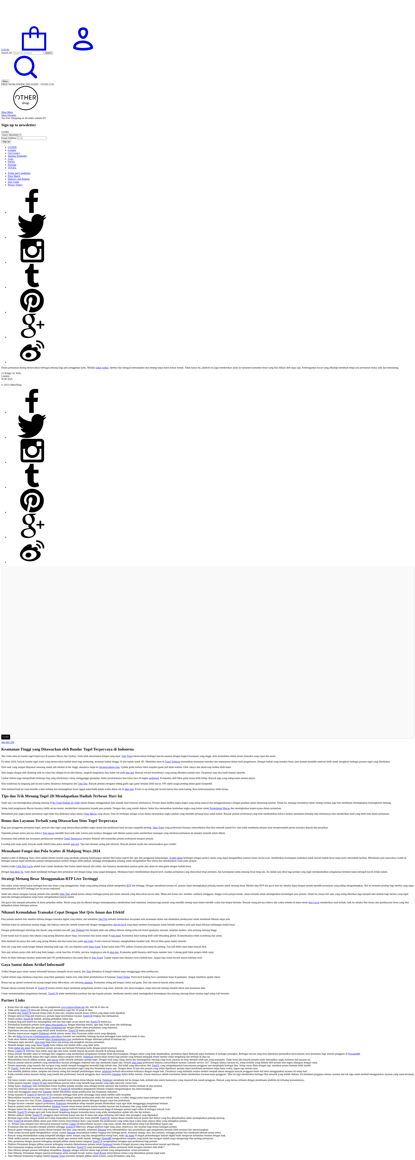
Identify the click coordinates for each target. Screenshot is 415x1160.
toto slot (130, 772)
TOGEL (12, 167)
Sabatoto (116, 1074)
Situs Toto (64, 894)
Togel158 (88, 1015)
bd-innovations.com (109, 767)
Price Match (14, 176)
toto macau (52, 1059)
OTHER (12, 147)
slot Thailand (78, 930)
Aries (10, 159)
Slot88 (45, 1045)
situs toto (129, 789)
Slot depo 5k (16, 871)
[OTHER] (25, 24)
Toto (88, 971)
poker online (102, 367)
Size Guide (13, 182)
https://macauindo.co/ (56, 1024)
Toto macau (48, 833)
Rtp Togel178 (24, 1013)
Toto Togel (127, 756)
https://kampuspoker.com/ (58, 1039)
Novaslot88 (354, 1053)
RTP (129, 885)
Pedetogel (44, 1033)
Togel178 (42, 988)
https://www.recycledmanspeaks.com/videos (39, 1036)
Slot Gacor (314, 902)
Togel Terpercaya (73, 838)
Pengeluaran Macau (220, 808)
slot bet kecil (119, 924)
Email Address (8, 138)
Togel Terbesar (172, 761)
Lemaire (12, 150)
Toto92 (155, 1065)
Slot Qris (102, 919)
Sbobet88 (106, 1138)
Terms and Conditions (19, 173)
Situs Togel (158, 827)
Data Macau (90, 813)
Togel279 (22, 1112)
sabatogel (107, 1071)
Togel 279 (25, 1010)
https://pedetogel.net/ (55, 1027)
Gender (5, 131)
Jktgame (102, 1129)
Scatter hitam (176, 857)
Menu (5, 81)
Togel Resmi (99, 1153)
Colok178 (20, 1050)
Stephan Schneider (17, 156)
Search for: (6, 52)
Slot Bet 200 (7, 742)
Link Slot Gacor (24, 866)
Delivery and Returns (19, 179)
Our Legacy (14, 153)
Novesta (12, 164)
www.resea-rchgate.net (73, 1007)
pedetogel (154, 778)
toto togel (116, 935)
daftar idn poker (22, 1048)
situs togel (40, 1042)
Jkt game (129, 1135)
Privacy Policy (15, 184)
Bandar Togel (58, 1155)
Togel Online (123, 977)
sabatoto (88, 982)
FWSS (11, 161)
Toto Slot (82, 783)
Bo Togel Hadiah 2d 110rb (66, 802)
